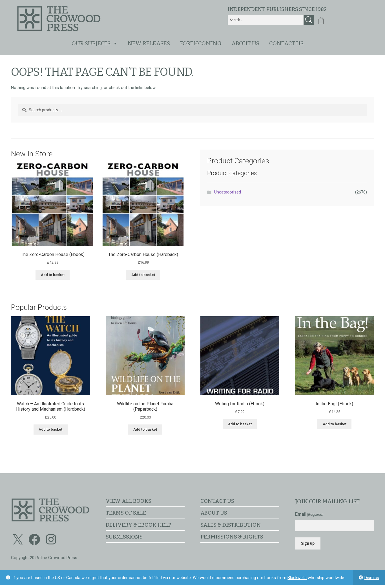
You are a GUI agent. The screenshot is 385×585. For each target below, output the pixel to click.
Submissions (124, 536)
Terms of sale (126, 513)
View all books (128, 501)
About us (245, 43)
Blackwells (297, 577)
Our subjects (91, 43)
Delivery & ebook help (138, 525)
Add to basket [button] (53, 275)
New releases (149, 43)
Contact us (286, 43)
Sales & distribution (230, 525)
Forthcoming (201, 43)
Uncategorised (227, 192)
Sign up (308, 543)
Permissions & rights (231, 536)
